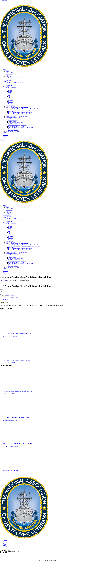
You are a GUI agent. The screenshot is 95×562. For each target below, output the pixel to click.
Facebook (52, 3)
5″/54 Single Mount (12, 121)
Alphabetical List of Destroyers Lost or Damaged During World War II (23, 108)
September (10, 100)
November (10, 102)
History (7, 71)
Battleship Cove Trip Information (15, 84)
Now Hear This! (6, 79)
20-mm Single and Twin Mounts (15, 122)
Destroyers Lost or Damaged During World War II (17, 107)
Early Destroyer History (11, 106)
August (10, 98)
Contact (4, 544)
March (9, 92)
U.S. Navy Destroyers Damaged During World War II (20, 112)
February (10, 91)
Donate (4, 136)
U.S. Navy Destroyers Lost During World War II (19, 113)
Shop (5, 280)
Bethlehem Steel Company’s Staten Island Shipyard (17, 116)
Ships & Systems (6, 86)
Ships (4, 541)
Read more (15, 336)
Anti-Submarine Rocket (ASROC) (16, 126)
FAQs (7, 75)
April (9, 93)
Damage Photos (11, 111)
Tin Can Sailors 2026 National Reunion (14, 82)
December (10, 103)
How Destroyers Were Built (12, 115)
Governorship (9, 74)
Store (4, 133)
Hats (17, 297)
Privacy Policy (6, 546)
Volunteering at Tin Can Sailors (15, 77)
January (10, 90)
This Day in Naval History (11, 89)
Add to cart (3, 295)
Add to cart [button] (14, 362)
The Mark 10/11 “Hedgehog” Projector (17, 125)
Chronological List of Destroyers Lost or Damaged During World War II (24, 110)
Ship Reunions (9, 85)
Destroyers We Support (11, 72)
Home (4, 69)
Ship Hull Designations (11, 87)
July (9, 97)
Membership (5, 135)
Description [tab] (5, 299)
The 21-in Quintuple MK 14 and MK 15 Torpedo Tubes (20, 127)
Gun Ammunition (12, 128)
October (10, 101)
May (9, 95)
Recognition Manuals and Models (13, 131)
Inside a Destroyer (10, 105)
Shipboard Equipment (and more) (13, 117)
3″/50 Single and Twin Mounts (15, 123)
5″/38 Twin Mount (12, 120)
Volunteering (8, 76)
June (9, 96)
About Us (5, 70)
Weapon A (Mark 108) (13, 130)
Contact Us (5, 132)
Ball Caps (13, 297)
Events (4, 81)
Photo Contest (9, 80)
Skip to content (3, 0)
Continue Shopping (10, 295)
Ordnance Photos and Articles (12, 118)
